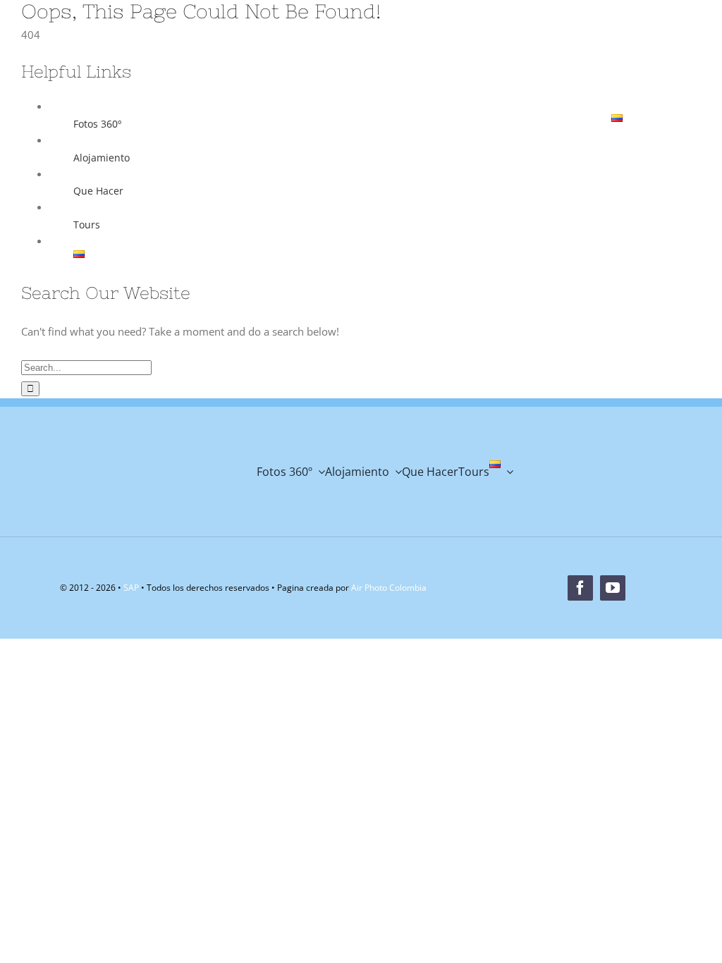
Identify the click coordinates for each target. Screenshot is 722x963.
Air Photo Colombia (389, 588)
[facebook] (344, 71)
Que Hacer (98, 190)
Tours (86, 224)
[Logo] (102, 56)
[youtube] (377, 71)
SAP (131, 588)
